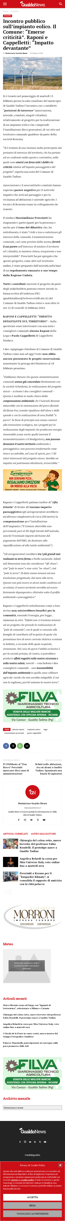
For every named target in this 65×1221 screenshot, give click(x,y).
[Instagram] (26, 820)
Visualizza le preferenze (33, 1213)
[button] (60, 1165)
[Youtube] (45, 820)
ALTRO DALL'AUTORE (43, 833)
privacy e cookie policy (22, 1180)
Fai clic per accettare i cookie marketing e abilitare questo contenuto (26, 966)
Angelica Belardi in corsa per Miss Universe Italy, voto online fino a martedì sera (40, 862)
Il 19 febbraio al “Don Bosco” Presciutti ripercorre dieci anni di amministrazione (16, 769)
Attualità (14, 11)
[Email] (27, 746)
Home (5, 11)
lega (45, 729)
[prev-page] (5, 892)
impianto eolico (34, 729)
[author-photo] (32, 799)
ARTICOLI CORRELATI (15, 833)
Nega (32, 1205)
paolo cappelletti (34, 733)
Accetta (32, 1197)
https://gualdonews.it (32, 808)
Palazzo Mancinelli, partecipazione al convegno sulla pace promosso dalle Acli (30, 1044)
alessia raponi (18, 729)
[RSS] (35, 1141)
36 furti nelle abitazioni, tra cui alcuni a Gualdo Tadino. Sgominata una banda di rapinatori (48, 769)
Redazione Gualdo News (16, 53)
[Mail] (32, 820)
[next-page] (10, 892)
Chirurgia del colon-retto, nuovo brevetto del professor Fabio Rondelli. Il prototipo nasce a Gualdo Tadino (40, 846)
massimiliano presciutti (14, 733)
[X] (13, 746)
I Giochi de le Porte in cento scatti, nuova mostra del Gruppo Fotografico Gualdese (30, 1035)
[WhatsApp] (20, 746)
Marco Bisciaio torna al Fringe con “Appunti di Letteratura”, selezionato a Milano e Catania (27, 1007)
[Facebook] (6, 746)
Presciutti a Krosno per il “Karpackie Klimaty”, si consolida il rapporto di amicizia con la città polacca (41, 879)
